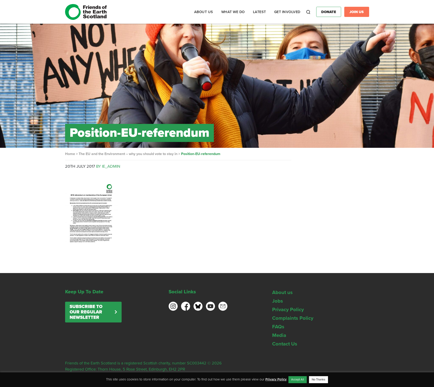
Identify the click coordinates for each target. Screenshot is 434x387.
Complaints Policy (292, 318)
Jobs (277, 301)
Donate (328, 12)
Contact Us (284, 344)
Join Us (356, 12)
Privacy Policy (288, 310)
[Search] (308, 12)
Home (70, 154)
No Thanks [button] (318, 379)
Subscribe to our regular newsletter (86, 312)
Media (279, 335)
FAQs (278, 327)
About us (282, 292)
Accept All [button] (297, 379)
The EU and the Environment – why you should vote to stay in (128, 154)
